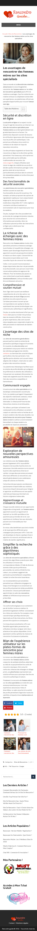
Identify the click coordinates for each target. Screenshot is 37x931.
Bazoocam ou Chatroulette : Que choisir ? (17, 835)
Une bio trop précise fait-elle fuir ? (15, 797)
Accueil (4, 34)
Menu (18, 25)
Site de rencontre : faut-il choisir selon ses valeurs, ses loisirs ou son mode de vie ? (18, 809)
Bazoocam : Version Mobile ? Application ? (17, 831)
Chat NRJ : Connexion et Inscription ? (15, 852)
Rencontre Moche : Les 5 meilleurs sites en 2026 (17, 840)
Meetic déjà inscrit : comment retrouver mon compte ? (17, 847)
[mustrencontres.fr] (18, 869)
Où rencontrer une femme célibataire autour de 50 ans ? (16, 815)
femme (5, 315)
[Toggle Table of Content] (22, 109)
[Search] (33, 777)
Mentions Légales (22, 923)
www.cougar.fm (8, 163)
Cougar (21, 766)
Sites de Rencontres (15, 34)
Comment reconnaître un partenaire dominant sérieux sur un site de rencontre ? (18, 791)
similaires (6, 353)
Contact (12, 923)
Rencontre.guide (8, 929)
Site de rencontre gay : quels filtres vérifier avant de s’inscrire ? (16, 802)
